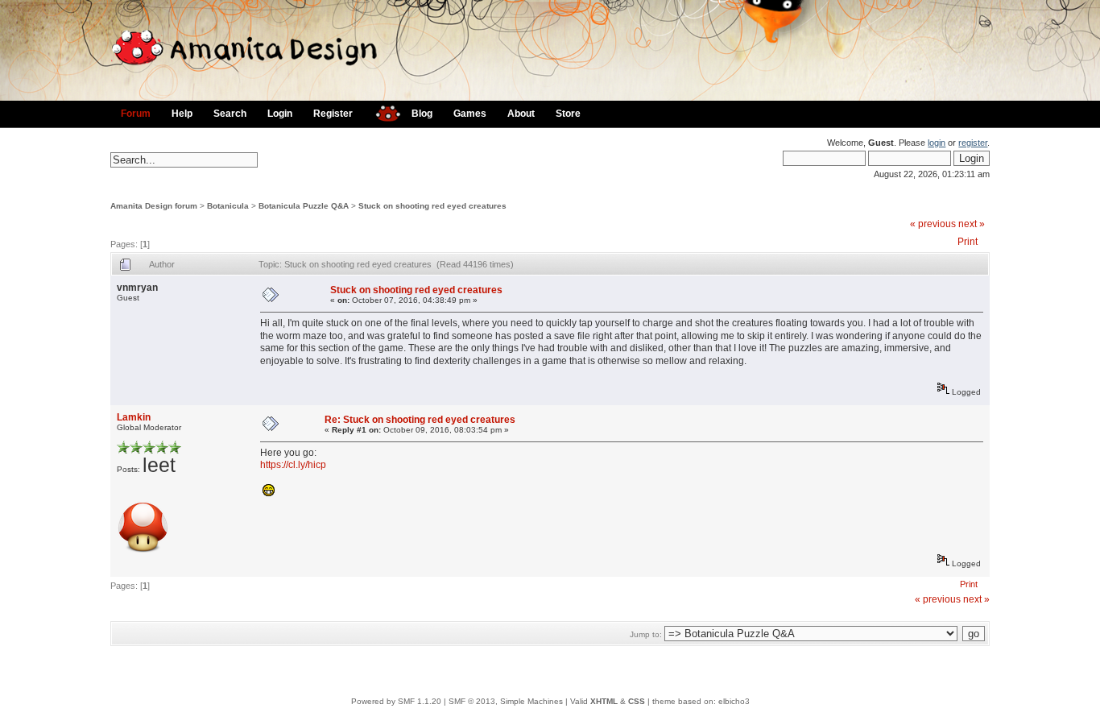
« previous (933, 224)
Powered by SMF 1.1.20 (396, 701)
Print (967, 241)
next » (971, 224)
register (972, 142)
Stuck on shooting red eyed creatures (432, 205)
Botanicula (228, 205)
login (936, 142)
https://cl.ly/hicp (293, 464)
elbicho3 (734, 701)
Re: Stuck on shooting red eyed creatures (420, 419)
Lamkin (134, 417)
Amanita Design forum (153, 205)
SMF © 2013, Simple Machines (506, 701)
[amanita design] (382, 111)
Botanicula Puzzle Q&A (303, 205)
